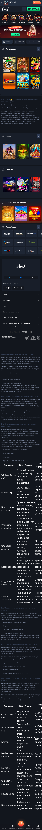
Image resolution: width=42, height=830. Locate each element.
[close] (2, 3)
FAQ (4, 306)
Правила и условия (10, 318)
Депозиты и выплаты (11, 312)
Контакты (6, 300)
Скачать (36, 3)
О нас (5, 295)
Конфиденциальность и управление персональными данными (16, 325)
